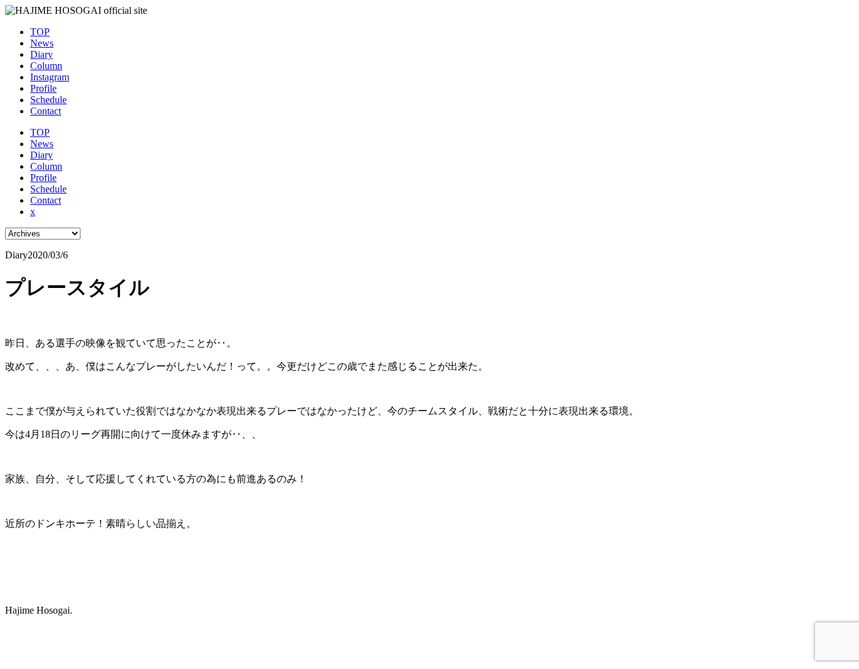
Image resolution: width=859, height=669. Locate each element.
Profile (43, 88)
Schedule (48, 99)
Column (46, 65)
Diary (41, 54)
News (41, 43)
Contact (45, 111)
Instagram (49, 77)
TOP (40, 31)
